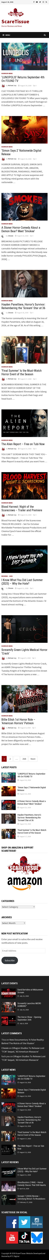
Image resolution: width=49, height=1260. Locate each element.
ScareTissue (15, 21)
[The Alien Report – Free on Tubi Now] (8, 1146)
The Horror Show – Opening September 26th (29, 1018)
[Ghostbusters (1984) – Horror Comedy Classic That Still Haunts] (8, 1182)
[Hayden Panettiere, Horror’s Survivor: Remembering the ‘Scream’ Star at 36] (8, 815)
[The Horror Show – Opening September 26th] (8, 1017)
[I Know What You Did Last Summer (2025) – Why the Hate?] (8, 1169)
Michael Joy (12, 85)
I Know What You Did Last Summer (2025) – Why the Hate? (22, 581)
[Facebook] (34, 1)
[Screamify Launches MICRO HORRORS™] (8, 1003)
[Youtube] (37, 1)
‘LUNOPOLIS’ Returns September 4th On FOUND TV (31, 775)
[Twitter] (40, 1)
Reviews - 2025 (6, 576)
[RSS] (46, 1)
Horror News (7, 73)
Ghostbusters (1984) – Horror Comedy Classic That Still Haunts (31, 1183)
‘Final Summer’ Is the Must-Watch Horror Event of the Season (21, 372)
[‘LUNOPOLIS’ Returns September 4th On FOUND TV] (8, 774)
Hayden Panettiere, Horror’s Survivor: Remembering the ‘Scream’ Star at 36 (23, 306)
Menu (7, 35)
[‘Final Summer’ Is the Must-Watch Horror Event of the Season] (8, 830)
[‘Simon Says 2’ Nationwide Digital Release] (8, 787)
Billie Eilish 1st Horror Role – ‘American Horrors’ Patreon (18, 721)
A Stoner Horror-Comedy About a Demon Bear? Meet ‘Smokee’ (20, 229)
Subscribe (10, 960)
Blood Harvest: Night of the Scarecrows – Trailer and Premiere (21, 508)
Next (33, 758)
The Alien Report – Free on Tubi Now (23, 444)
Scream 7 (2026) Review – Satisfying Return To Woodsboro (31, 1197)
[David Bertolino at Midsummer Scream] (8, 990)
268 (24, 758)
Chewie (10, 236)
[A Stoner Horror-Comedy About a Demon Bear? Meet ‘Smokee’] (8, 801)
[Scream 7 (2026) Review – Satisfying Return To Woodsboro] (8, 1196)
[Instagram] (43, 1)
